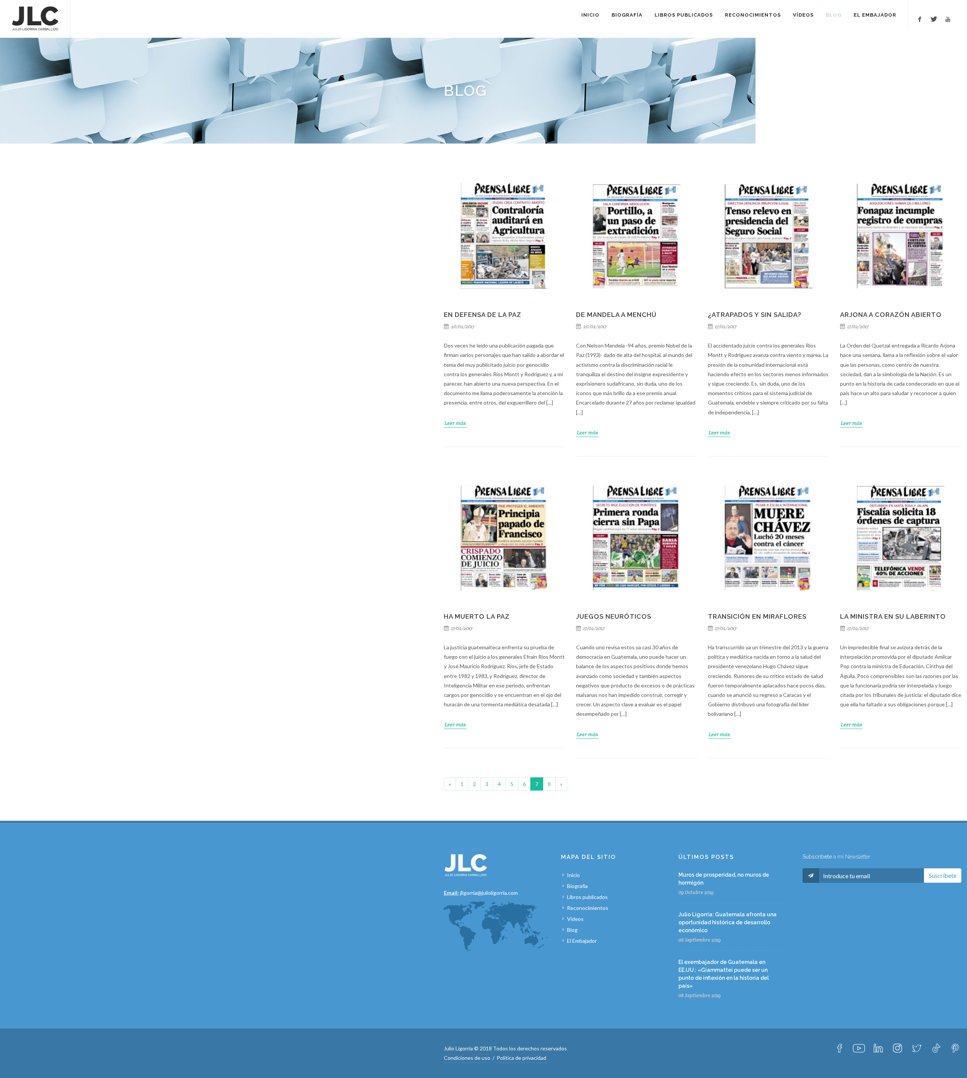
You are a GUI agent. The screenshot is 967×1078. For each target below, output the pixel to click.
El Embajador (582, 940)
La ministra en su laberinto (893, 616)
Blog (572, 930)
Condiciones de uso (467, 1058)
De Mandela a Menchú (616, 314)
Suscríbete (942, 875)
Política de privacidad (521, 1058)
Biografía (577, 886)
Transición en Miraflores (757, 616)
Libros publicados (587, 897)
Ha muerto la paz (477, 616)
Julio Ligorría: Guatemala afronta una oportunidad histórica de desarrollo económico (727, 922)
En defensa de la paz (482, 314)
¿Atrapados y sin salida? (755, 314)
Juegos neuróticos (613, 616)
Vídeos (575, 919)
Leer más (455, 423)
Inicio (573, 875)
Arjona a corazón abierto (891, 314)
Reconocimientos (587, 908)
